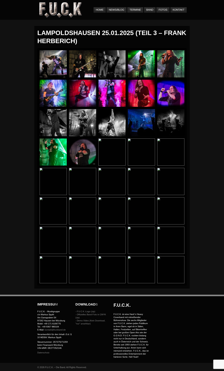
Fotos (163, 9)
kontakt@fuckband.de (55, 329)
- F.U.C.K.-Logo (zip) (85, 311)
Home (99, 9)
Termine (135, 9)
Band (149, 9)
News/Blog (116, 9)
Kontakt (178, 9)
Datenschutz (43, 352)
